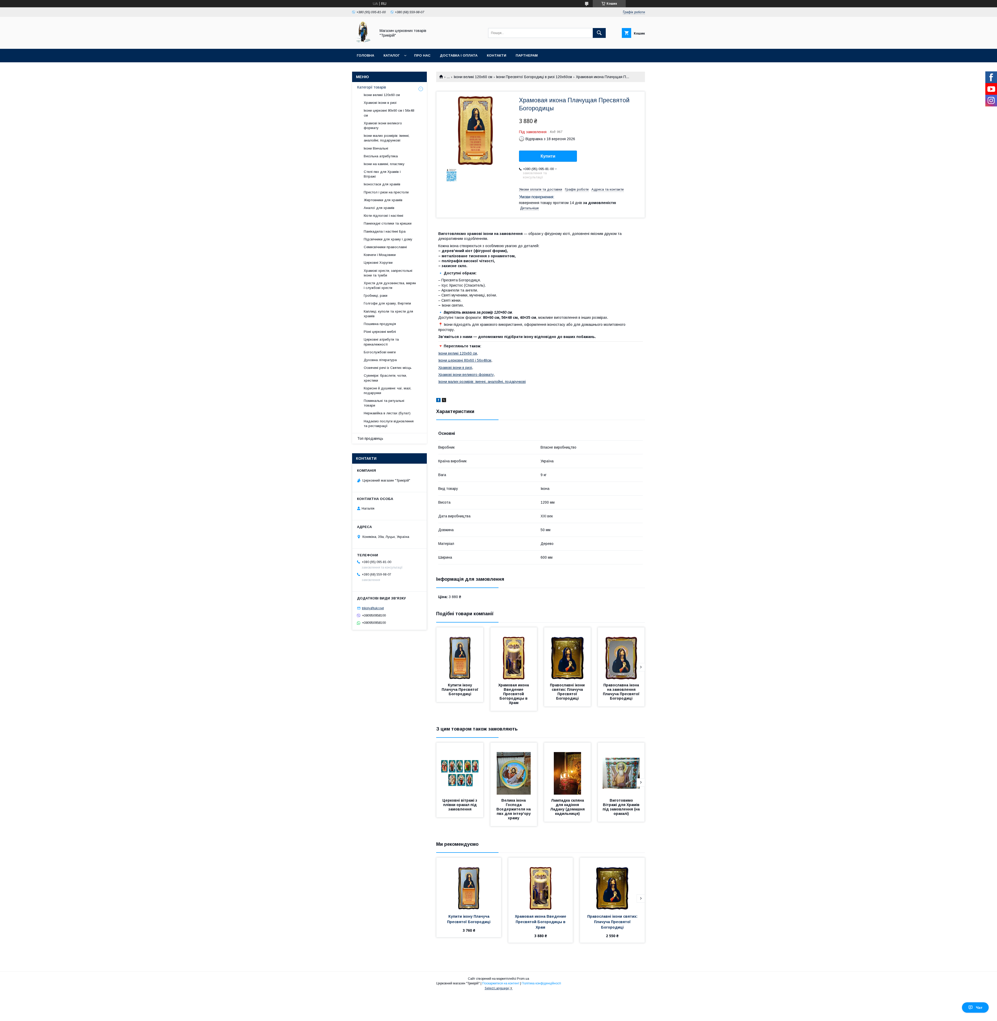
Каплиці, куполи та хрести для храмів (388, 313)
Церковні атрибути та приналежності (381, 341)
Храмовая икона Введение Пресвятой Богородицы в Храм (514, 694)
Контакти (496, 55)
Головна (365, 55)
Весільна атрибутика (381, 156)
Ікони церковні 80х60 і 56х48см (464, 360)
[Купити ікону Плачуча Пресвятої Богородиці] (459, 653)
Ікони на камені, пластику (384, 164)
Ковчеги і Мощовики (380, 255)
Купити (548, 156)
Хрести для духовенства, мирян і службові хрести (390, 285)
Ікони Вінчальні (376, 148)
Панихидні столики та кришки (388, 223)
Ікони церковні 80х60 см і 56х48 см (389, 113)
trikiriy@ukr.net (373, 608)
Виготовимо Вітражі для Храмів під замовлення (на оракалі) (622, 807)
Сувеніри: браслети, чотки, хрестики (385, 378)
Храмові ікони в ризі (455, 368)
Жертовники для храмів (383, 200)
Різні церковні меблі (380, 332)
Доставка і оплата (458, 55)
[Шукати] (599, 33)
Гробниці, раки (375, 295)
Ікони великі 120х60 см (473, 77)
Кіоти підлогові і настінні (383, 216)
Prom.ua (523, 979)
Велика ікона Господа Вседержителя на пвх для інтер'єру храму (514, 809)
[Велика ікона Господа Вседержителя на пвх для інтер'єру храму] (513, 769)
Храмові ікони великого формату (466, 375)
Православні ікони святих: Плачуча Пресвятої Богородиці (568, 691)
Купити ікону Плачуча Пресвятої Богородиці (460, 689)
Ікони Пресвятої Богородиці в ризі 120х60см (534, 77)
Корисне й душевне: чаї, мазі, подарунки (387, 390)
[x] (444, 401)
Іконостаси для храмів (382, 184)
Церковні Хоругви (378, 263)
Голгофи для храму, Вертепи (387, 303)
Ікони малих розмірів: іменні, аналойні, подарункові (482, 382)
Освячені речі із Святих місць (388, 368)
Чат (979, 1007)
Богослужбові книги (380, 352)
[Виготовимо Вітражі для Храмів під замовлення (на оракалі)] (621, 769)
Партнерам (527, 55)
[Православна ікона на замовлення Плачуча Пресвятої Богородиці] (621, 653)
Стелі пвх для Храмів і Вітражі (382, 174)
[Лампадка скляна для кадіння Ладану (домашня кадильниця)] (567, 769)
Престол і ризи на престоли (386, 192)
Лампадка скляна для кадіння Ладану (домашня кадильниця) (568, 807)
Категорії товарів (371, 87)
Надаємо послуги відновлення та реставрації (389, 423)
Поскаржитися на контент (500, 983)
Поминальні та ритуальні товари (384, 403)
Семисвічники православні (385, 247)
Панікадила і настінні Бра (385, 231)
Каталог (391, 55)
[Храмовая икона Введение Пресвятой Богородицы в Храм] (513, 653)
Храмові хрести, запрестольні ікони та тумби (388, 273)
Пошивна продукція (380, 324)
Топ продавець (370, 438)
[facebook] (438, 401)
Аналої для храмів (379, 208)
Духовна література (380, 360)
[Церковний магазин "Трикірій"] (362, 42)
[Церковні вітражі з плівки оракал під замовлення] (459, 769)
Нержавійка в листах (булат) (387, 413)
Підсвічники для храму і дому (388, 239)
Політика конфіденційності (541, 983)
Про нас (422, 55)
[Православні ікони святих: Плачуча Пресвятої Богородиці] (567, 653)
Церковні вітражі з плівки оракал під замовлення (460, 804)
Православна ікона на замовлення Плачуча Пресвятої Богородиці (622, 691)
